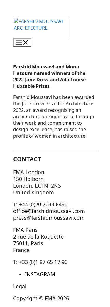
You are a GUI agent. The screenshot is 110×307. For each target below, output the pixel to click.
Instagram (40, 274)
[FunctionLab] (41, 35)
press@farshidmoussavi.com (49, 217)
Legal (19, 286)
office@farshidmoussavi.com (49, 211)
